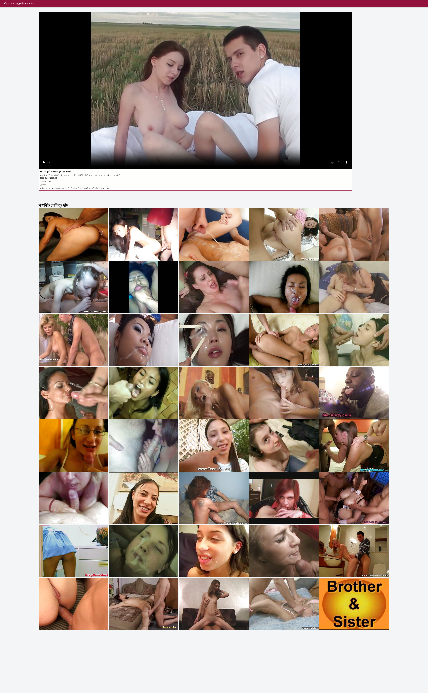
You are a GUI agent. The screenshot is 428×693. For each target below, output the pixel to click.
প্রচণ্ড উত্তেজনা (59, 188)
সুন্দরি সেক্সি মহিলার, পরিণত (74, 188)
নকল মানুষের (49, 188)
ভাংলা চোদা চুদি (105, 188)
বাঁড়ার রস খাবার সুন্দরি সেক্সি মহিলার (19, 3)
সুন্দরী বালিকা (86, 188)
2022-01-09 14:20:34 (48, 178)
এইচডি (42, 188)
